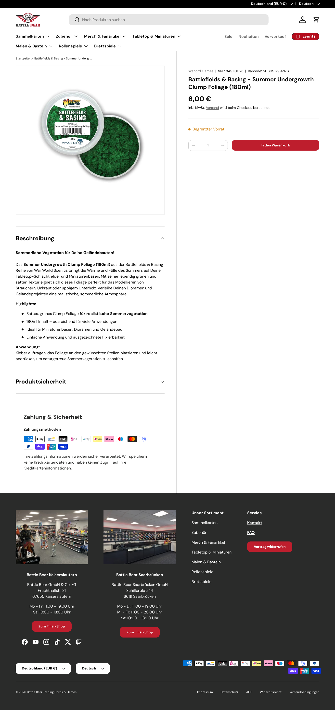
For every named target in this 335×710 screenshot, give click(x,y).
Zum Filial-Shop (52, 626)
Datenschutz (229, 692)
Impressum (205, 692)
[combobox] (169, 19)
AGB (249, 692)
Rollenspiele (70, 46)
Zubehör (64, 36)
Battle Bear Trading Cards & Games (52, 692)
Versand (212, 107)
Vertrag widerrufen (270, 546)
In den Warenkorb (275, 145)
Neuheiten (248, 36)
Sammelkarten (30, 36)
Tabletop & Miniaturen (153, 36)
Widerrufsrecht (271, 692)
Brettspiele (105, 46)
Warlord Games (200, 71)
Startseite (23, 58)
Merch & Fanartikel (102, 36)
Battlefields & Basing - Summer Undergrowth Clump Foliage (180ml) (63, 58)
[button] (316, 19)
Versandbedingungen (304, 692)
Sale (228, 36)
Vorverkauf (275, 36)
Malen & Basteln (31, 46)
